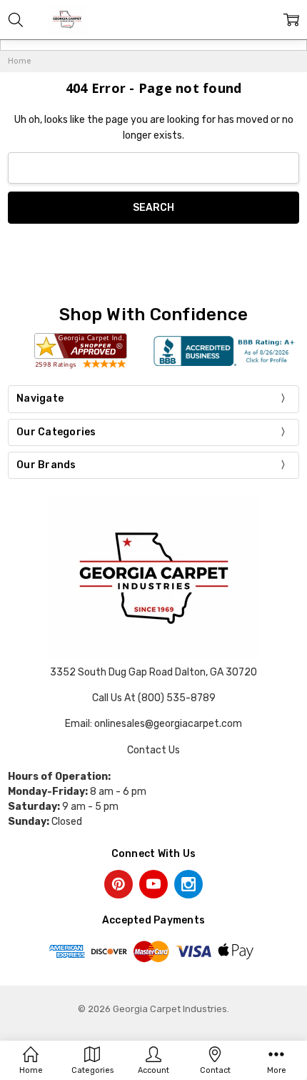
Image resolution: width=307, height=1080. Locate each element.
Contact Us (153, 750)
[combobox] (153, 168)
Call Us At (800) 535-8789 (154, 698)
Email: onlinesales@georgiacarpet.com (153, 724)
